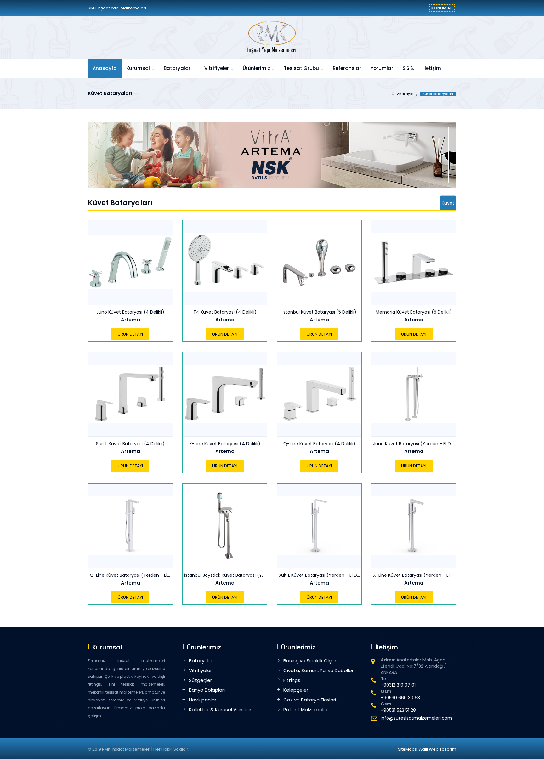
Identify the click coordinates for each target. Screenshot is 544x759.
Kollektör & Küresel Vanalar (220, 709)
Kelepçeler (295, 690)
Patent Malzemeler (305, 709)
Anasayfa (105, 68)
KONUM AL (441, 8)
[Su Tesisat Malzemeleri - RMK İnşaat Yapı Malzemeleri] (272, 37)
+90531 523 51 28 (398, 710)
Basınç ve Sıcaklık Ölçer (309, 660)
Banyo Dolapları (207, 690)
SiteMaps (407, 749)
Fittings (291, 680)
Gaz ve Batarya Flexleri (309, 699)
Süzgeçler (200, 680)
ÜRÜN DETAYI (130, 334)
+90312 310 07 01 (398, 685)
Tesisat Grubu (301, 68)
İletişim (432, 68)
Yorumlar (382, 68)
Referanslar (347, 68)
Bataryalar (177, 68)
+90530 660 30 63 (400, 697)
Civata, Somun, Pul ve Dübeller (318, 670)
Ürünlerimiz (256, 68)
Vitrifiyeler (216, 68)
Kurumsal (138, 68)
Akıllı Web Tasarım (437, 749)
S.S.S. (408, 68)
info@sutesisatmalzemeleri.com (416, 718)
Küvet (448, 203)
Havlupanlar (202, 699)
